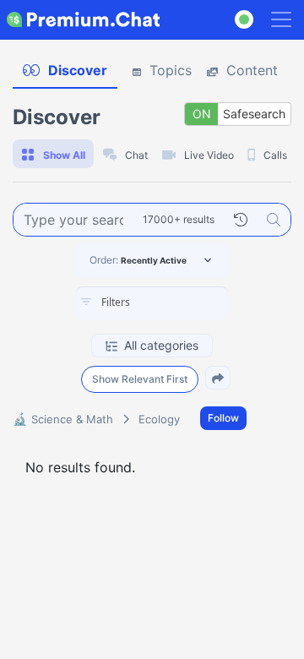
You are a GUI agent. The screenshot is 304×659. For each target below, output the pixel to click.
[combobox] (152, 303)
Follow (223, 417)
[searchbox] (177, 302)
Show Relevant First (139, 379)
